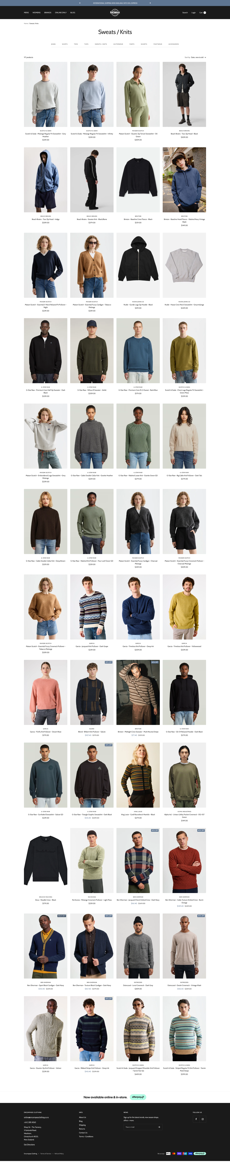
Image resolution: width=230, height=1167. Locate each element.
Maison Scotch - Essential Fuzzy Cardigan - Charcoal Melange (138, 562)
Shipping (82, 1125)
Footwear (158, 44)
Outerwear (118, 44)
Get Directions (29, 1144)
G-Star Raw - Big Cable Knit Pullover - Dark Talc (184, 475)
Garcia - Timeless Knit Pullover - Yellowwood (184, 646)
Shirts (65, 44)
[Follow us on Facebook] (196, 1119)
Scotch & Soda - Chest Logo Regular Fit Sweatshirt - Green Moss (184, 391)
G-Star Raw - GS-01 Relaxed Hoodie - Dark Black (184, 732)
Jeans (53, 44)
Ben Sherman (138, 897)
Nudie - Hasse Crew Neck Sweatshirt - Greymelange (184, 305)
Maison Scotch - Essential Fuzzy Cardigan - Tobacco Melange (92, 306)
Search (185, 13)
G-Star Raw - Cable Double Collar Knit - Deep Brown (45, 561)
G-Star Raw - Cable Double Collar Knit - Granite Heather (92, 475)
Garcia (92, 643)
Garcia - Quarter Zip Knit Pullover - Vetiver (45, 1068)
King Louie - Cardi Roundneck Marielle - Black (138, 814)
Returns (82, 1129)
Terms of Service (45, 1154)
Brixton (138, 216)
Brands (47, 13)
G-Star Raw (45, 387)
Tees (76, 44)
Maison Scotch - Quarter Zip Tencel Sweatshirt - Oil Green (138, 135)
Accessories (174, 44)
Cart (202, 13)
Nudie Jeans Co (138, 302)
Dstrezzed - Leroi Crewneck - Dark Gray (138, 985)
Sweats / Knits (101, 44)
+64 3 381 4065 (30, 1122)
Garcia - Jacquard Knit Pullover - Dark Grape (92, 646)
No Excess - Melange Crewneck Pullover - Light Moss (92, 900)
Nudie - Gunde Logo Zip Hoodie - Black (138, 305)
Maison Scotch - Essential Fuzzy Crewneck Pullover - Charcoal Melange (184, 562)
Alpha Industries (184, 811)
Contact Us (83, 1133)
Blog (72, 13)
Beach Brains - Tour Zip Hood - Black (184, 134)
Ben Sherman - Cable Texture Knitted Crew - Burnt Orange (184, 901)
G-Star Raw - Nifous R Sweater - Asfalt (92, 390)
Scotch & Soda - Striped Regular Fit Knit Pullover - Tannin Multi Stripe (184, 1069)
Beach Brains (184, 131)
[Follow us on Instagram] (202, 1119)
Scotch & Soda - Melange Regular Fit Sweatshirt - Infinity (92, 134)
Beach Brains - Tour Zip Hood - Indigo (45, 219)
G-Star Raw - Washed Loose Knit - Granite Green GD (138, 475)
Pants (131, 44)
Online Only (61, 13)
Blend (91, 729)
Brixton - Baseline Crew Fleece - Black (138, 219)
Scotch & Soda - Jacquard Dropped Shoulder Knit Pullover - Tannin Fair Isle (138, 1069)
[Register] (159, 1127)
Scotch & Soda (45, 131)
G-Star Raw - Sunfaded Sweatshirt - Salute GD (45, 814)
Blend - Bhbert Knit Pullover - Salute (92, 732)
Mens (26, 13)
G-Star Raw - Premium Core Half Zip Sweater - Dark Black (45, 391)
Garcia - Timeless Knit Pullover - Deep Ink (138, 646)
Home (26, 23)
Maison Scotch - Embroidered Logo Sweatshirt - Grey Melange (46, 476)
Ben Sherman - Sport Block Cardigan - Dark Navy (45, 985)
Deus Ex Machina (45, 897)
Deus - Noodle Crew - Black (45, 900)
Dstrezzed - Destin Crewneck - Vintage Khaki (184, 985)
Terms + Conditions (86, 1136)
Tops (86, 44)
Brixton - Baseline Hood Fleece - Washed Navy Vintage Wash (184, 220)
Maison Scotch (138, 131)
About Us (82, 1117)
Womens (36, 13)
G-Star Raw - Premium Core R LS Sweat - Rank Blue (138, 390)
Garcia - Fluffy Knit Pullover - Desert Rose (45, 732)
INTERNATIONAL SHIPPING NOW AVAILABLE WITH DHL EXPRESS (115, 3)
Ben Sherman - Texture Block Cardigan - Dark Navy (92, 985)
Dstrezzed (138, 982)
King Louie (138, 811)
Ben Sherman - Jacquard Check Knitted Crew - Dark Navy (138, 900)
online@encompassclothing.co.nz (36, 1117)
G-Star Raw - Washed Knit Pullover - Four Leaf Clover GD (92, 561)
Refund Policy (59, 1154)
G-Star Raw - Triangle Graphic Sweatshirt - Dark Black (92, 814)
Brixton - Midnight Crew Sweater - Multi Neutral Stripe (138, 732)
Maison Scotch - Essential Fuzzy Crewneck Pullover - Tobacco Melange (45, 647)
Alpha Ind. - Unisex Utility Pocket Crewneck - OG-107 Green (184, 815)
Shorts (144, 44)
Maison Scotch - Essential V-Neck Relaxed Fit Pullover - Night (45, 306)
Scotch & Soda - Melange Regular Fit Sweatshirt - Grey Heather (45, 135)
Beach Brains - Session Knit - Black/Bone (92, 219)
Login (194, 13)
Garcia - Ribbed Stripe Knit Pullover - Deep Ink (92, 1068)
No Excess (92, 897)
